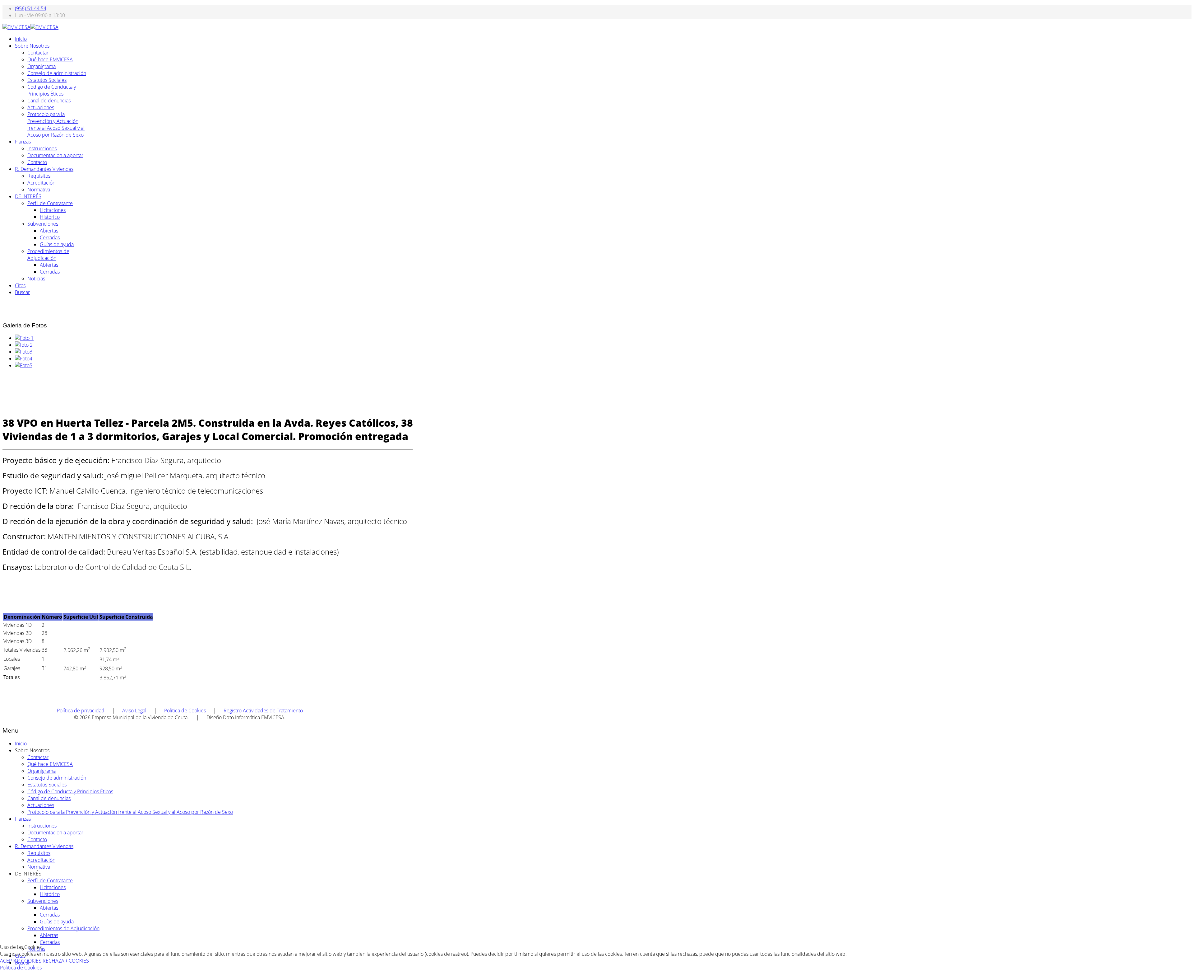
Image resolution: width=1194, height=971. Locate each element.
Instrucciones (42, 148)
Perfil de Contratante (50, 203)
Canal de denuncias (49, 100)
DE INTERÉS (28, 196)
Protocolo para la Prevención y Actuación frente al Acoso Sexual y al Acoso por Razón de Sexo (56, 124)
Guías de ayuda (57, 244)
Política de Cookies (185, 710)
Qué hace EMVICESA (50, 59)
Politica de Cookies (21, 967)
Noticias (36, 278)
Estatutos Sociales (47, 80)
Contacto (37, 162)
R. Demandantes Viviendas (44, 169)
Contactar (38, 52)
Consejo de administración (56, 73)
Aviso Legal (134, 710)
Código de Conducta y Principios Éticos (51, 90)
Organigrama (41, 66)
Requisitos (38, 175)
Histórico (50, 216)
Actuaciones (40, 107)
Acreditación (41, 182)
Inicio (21, 38)
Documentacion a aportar (55, 155)
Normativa (38, 189)
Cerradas (50, 237)
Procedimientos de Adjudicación (48, 254)
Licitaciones (53, 210)
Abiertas (49, 230)
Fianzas (23, 141)
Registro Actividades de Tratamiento (263, 710)
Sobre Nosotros (32, 45)
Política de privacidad (80, 710)
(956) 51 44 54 (30, 8)
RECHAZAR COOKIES (66, 960)
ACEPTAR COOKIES (20, 960)
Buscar (22, 292)
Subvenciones (42, 223)
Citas (20, 285)
